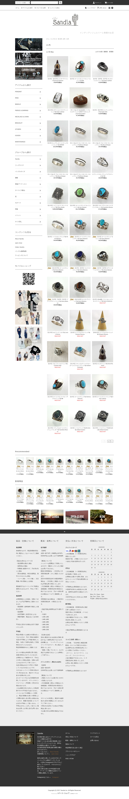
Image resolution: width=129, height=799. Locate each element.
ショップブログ (91, 8)
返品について (70, 744)
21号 (68, 39)
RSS (67, 758)
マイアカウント (95, 733)
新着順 (111, 51)
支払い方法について (72, 737)
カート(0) (110, 2)
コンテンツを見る (54, 8)
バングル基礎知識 (20, 251)
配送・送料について (72, 740)
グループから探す (41, 8)
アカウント (98, 2)
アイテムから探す (28, 8)
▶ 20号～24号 (61, 39)
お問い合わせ (102, 8)
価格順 (106, 51)
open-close (18, 243)
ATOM (72, 758)
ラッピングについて (21, 255)
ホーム (17, 8)
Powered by (54, 793)
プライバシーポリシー (73, 751)
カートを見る (94, 737)
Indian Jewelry (19, 247)
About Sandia (19, 239)
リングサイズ (54, 39)
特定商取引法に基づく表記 (74, 747)
